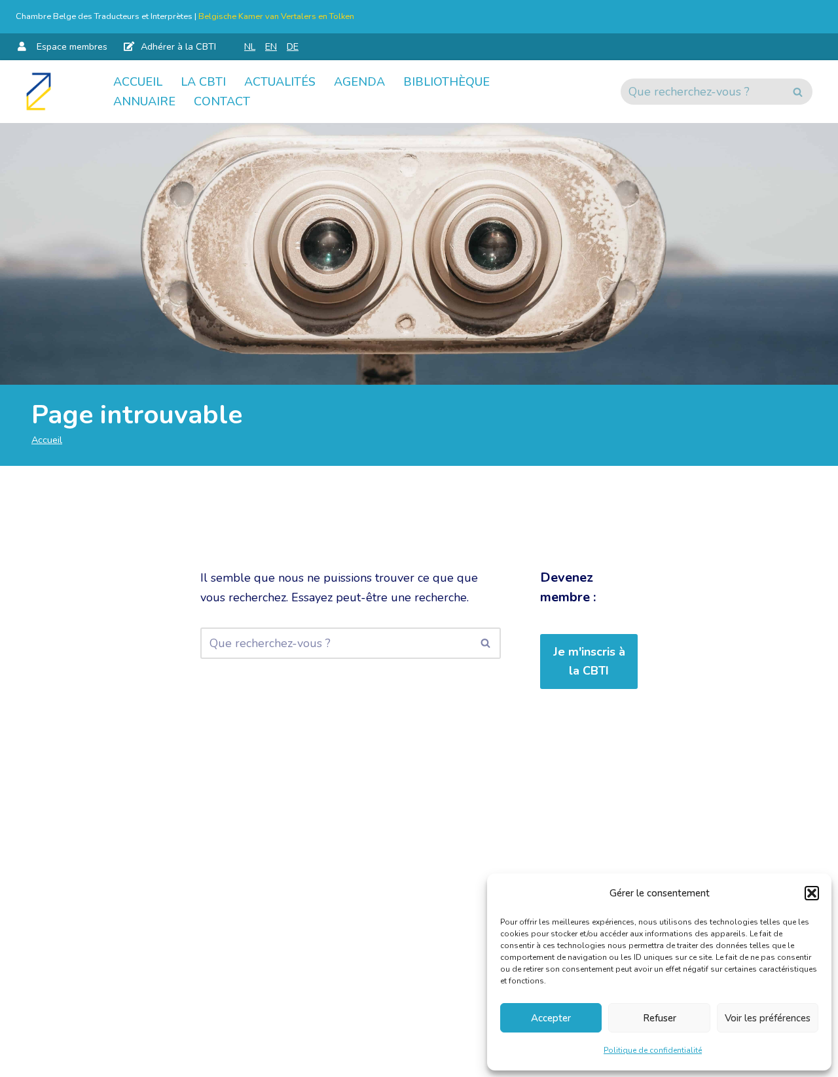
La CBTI (203, 82)
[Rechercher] (797, 92)
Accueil (137, 82)
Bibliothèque (446, 82)
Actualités (280, 82)
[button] (811, 893)
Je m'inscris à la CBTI (589, 661)
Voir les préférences (768, 1018)
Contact (222, 101)
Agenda (359, 82)
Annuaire (144, 101)
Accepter (551, 1018)
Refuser (659, 1018)
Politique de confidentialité (653, 1050)
